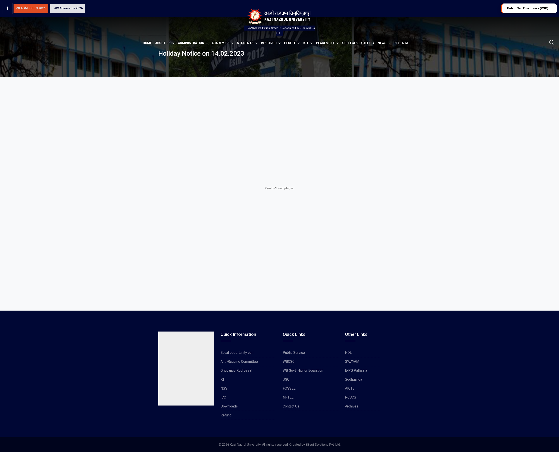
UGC (286, 379)
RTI (396, 43)
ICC (223, 397)
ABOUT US (163, 43)
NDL (348, 353)
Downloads (229, 406)
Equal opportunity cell (237, 353)
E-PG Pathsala (356, 370)
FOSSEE (289, 388)
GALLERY (367, 43)
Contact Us (291, 406)
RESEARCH (269, 43)
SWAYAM (352, 361)
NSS (224, 388)
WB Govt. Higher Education (303, 370)
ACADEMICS (221, 43)
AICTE (349, 388)
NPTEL (288, 397)
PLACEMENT (325, 43)
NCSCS (350, 397)
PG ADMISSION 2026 (30, 8)
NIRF (405, 43)
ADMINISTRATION (191, 43)
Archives (351, 406)
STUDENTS (245, 43)
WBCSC (289, 361)
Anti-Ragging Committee (239, 361)
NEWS (382, 43)
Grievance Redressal (236, 370)
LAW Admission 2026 (67, 8)
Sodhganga (353, 379)
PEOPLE (290, 43)
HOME (147, 43)
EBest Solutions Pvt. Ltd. (323, 445)
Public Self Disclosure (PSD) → (529, 8)
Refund (226, 415)
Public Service (294, 353)
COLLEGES (350, 43)
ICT (306, 43)
